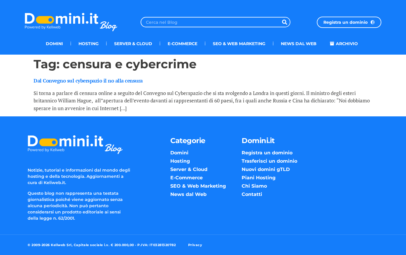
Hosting (88, 43)
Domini (54, 43)
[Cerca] (284, 22)
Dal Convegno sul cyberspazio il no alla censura (88, 80)
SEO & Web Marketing (239, 43)
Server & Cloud (133, 43)
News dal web (299, 43)
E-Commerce (182, 43)
